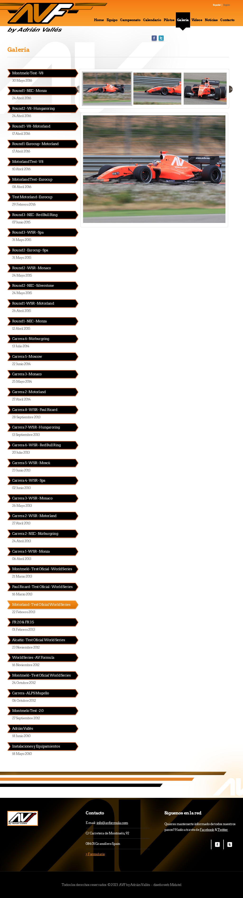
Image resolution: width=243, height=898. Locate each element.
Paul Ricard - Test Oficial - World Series (42, 586)
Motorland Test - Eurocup (32, 179)
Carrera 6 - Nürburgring (30, 338)
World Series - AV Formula (33, 657)
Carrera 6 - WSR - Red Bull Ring (36, 445)
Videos (197, 20)
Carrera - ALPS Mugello (30, 693)
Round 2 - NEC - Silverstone (33, 285)
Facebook (154, 38)
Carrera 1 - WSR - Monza (31, 551)
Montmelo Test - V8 (27, 73)
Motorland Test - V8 (27, 161)
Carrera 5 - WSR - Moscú (31, 463)
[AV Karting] (22, 818)
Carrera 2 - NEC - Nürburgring (35, 533)
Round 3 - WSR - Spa (27, 232)
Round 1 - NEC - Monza (29, 90)
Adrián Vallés (22, 728)
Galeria (183, 20)
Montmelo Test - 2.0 (27, 710)
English (226, 5)
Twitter (161, 38)
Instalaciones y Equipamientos (36, 746)
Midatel (175, 885)
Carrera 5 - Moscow (27, 356)
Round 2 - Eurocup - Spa (30, 250)
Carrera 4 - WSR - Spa (28, 480)
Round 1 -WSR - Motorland (33, 303)
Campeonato (130, 20)
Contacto (227, 20)
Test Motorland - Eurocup (32, 197)
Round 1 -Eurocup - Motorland (35, 143)
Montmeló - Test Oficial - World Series (42, 569)
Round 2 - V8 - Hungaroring (33, 108)
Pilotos (169, 20)
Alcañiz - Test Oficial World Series (38, 640)
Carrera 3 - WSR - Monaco (32, 498)
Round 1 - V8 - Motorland (31, 126)
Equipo (112, 20)
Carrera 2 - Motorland (29, 392)
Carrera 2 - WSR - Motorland (34, 515)
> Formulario (95, 854)
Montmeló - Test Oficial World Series (41, 675)
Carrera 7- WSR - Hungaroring (36, 427)
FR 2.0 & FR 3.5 (23, 622)
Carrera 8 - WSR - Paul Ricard (34, 409)
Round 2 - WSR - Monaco (31, 268)
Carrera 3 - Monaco (27, 374)
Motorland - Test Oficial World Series (41, 604)
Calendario (152, 20)
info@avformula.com (112, 823)
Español (216, 5)
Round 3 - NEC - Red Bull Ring (34, 214)
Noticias (211, 20)
